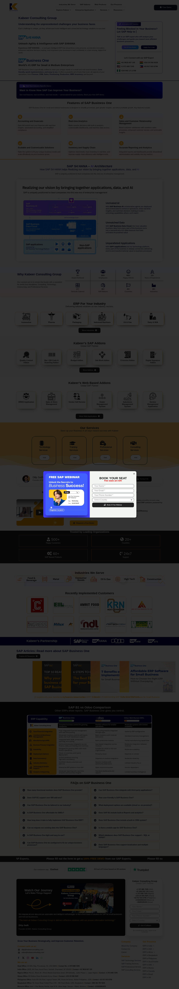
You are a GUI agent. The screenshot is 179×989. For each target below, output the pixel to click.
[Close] (134, 474)
